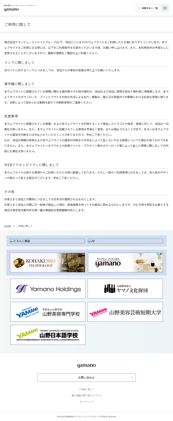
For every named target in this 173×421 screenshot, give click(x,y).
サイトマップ (86, 401)
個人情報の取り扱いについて (87, 395)
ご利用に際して (86, 389)
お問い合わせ (86, 377)
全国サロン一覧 (150, 8)
